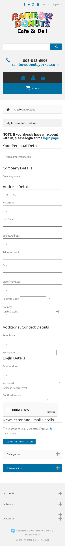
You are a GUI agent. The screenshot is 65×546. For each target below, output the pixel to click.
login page (51, 138)
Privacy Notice (32, 534)
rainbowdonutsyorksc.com (35, 64)
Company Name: (12, 176)
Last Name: (9, 219)
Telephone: (9, 335)
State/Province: (11, 281)
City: (5, 265)
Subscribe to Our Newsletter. (22, 429)
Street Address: (11, 235)
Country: (7, 307)
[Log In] (43, 78)
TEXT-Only (9, 433)
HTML (45, 429)
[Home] (22, 78)
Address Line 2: (11, 252)
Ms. (15, 195)
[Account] (33, 78)
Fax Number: (9, 352)
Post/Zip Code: (11, 298)
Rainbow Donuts (43, 530)
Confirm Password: (13, 395)
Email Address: (11, 366)
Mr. (7, 195)
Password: (8, 383)
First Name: (9, 202)
